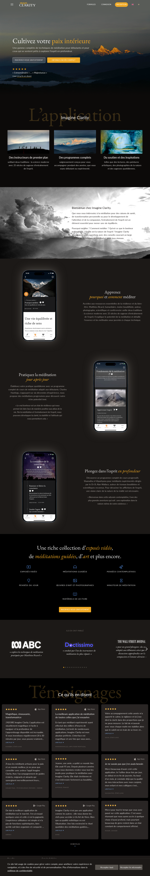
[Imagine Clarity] (27, 4)
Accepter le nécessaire (131, 867)
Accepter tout (106, 867)
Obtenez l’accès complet (63, 60)
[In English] (132, 4)
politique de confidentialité (20, 870)
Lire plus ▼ (10, 742)
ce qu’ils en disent (24, 76)
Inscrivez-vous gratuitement (29, 60)
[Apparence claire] (138, 4)
